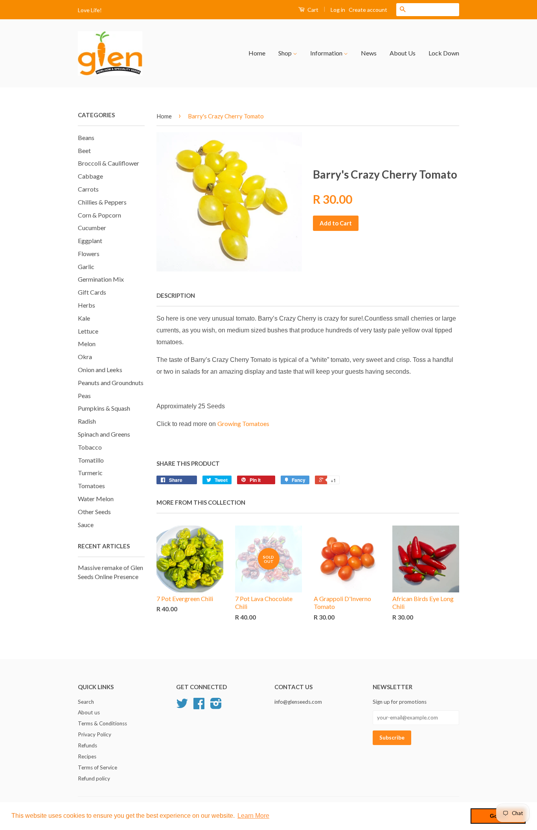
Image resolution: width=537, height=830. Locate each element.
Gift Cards (92, 292)
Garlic (86, 266)
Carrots (88, 189)
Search (86, 702)
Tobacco (90, 447)
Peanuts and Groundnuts (110, 382)
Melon (87, 343)
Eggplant (90, 240)
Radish (87, 421)
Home (256, 53)
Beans (86, 137)
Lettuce (88, 331)
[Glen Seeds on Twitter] (182, 706)
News (369, 53)
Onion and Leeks (100, 369)
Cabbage (90, 176)
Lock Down (443, 53)
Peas (84, 395)
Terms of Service (97, 767)
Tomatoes (91, 485)
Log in (338, 9)
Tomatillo (91, 460)
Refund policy (94, 778)
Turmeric (90, 472)
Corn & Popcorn (99, 215)
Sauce (86, 524)
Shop (285, 53)
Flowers (88, 253)
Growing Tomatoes (243, 423)
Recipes (87, 756)
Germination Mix (101, 279)
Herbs (86, 305)
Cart (312, 9)
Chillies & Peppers (102, 202)
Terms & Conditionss (102, 723)
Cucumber (92, 227)
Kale (84, 318)
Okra (85, 356)
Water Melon (96, 498)
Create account (368, 9)
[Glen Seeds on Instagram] (216, 706)
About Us (403, 53)
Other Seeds (94, 511)
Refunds (87, 745)
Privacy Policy (94, 734)
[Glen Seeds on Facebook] (199, 706)
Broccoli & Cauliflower (108, 163)
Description (175, 295)
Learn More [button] (253, 815)
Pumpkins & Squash (104, 408)
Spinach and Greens (104, 434)
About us (89, 712)
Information (327, 53)
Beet (84, 150)
